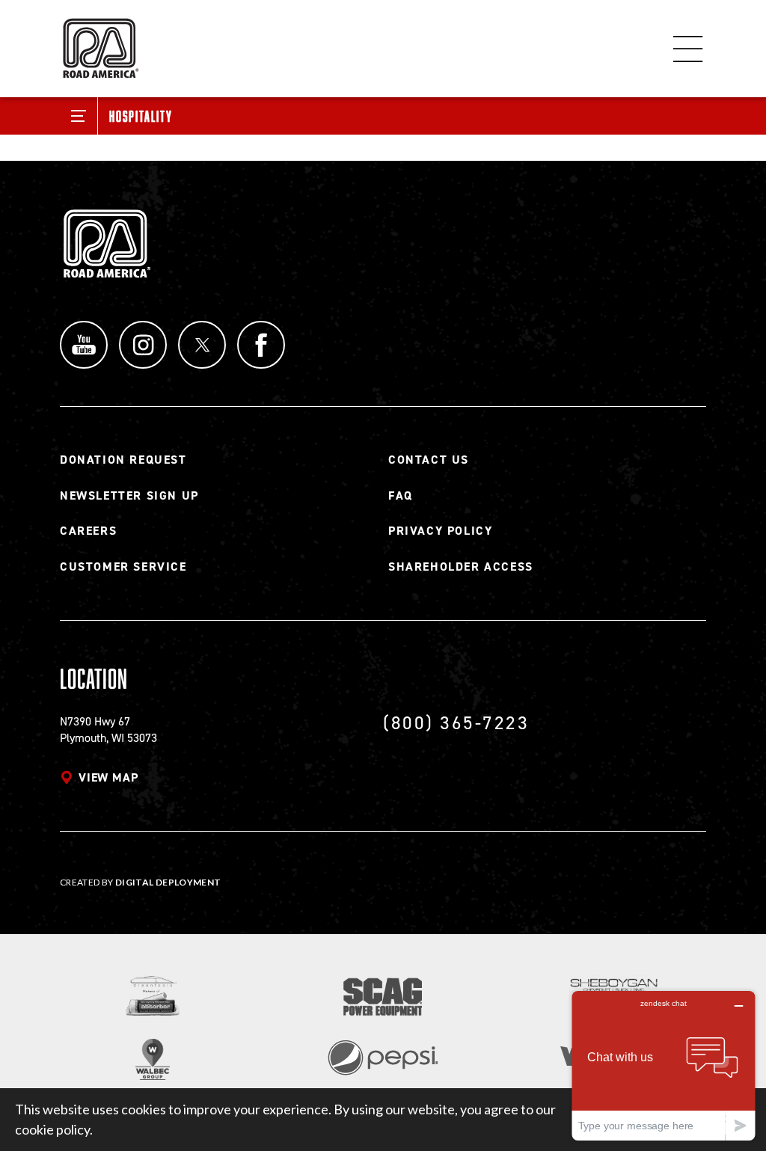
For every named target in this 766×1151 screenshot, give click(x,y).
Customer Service (123, 566)
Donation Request (123, 459)
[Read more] (153, 995)
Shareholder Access (460, 566)
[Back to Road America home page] (99, 41)
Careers (88, 530)
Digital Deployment (168, 882)
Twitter (202, 345)
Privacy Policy (440, 530)
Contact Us (428, 459)
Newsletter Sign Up (129, 495)
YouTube (84, 345)
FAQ (400, 495)
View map (108, 777)
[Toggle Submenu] (79, 116)
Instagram (143, 345)
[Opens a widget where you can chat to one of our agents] (663, 1065)
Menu (688, 48)
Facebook (261, 345)
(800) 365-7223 (456, 722)
